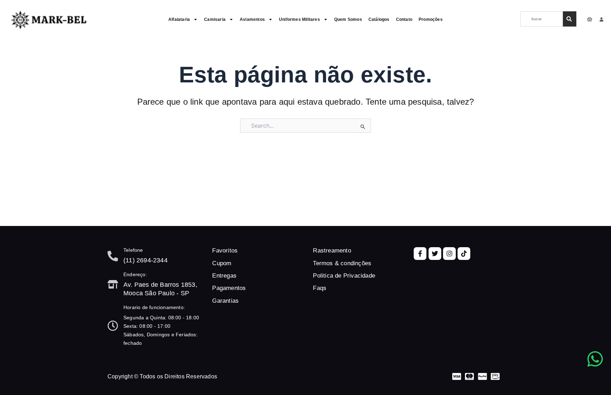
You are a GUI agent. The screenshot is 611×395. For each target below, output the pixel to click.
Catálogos (379, 19)
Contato (404, 19)
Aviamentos (252, 19)
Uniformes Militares (299, 19)
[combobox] (541, 19)
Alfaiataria (179, 19)
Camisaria (215, 19)
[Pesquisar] (569, 19)
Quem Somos (348, 19)
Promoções (431, 19)
